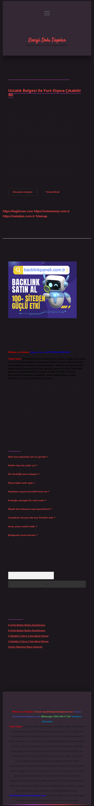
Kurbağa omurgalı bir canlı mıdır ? (27, 500)
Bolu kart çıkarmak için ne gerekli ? (28, 457)
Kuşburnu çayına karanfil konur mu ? (29, 491)
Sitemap (41, 216)
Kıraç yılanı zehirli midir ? (22, 526)
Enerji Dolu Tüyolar (47, 40)
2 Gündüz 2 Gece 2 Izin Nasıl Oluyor (28, 636)
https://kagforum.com (18, 211)
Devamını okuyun (25, 193)
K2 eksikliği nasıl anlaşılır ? (23, 474)
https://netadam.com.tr (19, 216)
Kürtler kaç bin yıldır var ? (22, 465)
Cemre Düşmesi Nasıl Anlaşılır (25, 647)
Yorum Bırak (53, 192)
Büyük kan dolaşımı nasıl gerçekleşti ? (30, 509)
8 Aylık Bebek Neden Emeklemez (26, 625)
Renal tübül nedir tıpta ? (21, 483)
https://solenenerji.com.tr (52, 211)
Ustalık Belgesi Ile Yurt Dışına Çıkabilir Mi (44, 92)
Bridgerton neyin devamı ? (23, 535)
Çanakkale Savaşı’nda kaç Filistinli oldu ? (31, 517)
